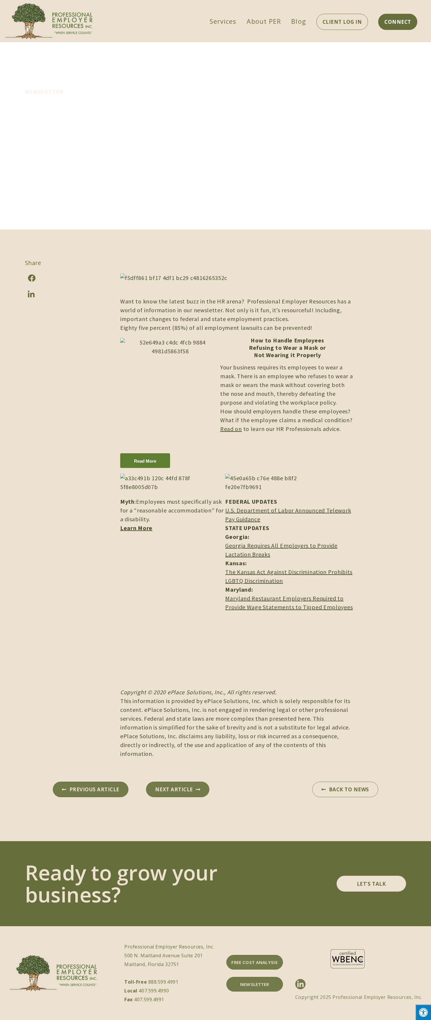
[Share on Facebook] (48, 278)
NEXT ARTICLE (174, 789)
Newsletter (44, 91)
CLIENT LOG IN (342, 21)
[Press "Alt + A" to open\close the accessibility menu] (423, 1012)
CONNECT (397, 21)
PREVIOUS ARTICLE (94, 789)
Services (223, 21)
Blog (298, 21)
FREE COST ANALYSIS (254, 962)
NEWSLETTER (254, 984)
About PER (264, 21)
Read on (231, 428)
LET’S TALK (371, 883)
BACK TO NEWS (349, 789)
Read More (145, 461)
